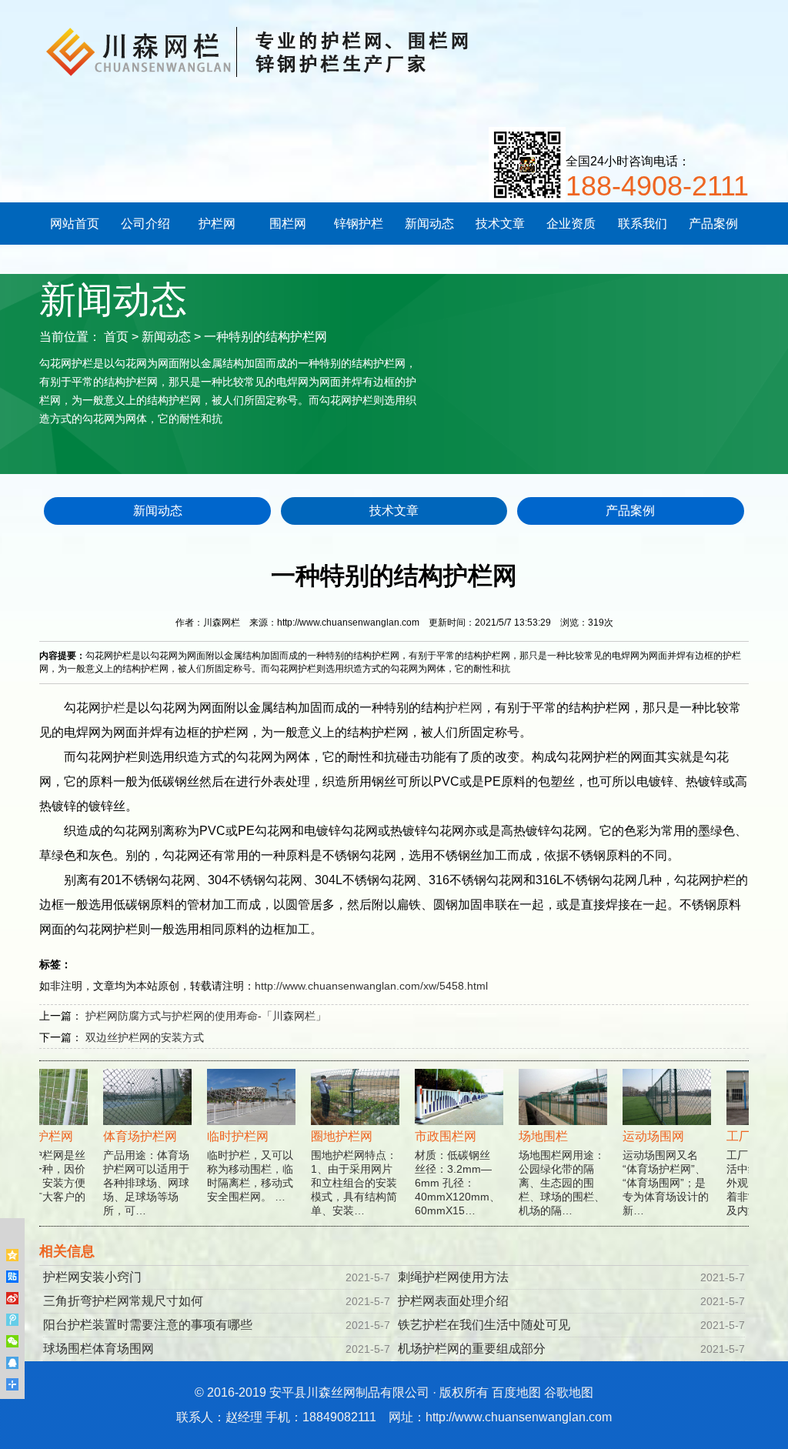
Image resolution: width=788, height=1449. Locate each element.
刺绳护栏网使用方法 (453, 1277)
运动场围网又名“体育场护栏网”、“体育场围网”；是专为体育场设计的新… (654, 1173)
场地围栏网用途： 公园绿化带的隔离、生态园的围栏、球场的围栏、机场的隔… (550, 1173)
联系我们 (642, 223)
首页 (116, 336)
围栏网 (287, 223)
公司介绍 (145, 223)
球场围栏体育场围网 (98, 1348)
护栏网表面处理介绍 (453, 1300)
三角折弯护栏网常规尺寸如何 (123, 1300)
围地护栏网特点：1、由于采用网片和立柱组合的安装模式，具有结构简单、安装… (342, 1173)
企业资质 (571, 223)
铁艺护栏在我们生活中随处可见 (484, 1324)
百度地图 (516, 1392)
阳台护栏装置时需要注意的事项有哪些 (147, 1324)
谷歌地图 (568, 1392)
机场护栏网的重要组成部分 (472, 1348)
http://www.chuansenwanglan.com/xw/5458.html (371, 986)
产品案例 (713, 223)
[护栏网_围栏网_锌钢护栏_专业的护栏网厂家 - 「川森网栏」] (301, 50)
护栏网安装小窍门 (92, 1277)
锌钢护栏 (358, 223)
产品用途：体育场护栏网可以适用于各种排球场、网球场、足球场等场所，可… (135, 1173)
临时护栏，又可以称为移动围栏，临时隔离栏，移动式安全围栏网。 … (238, 1166)
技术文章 (500, 223)
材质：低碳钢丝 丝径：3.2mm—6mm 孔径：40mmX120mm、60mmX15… (446, 1173)
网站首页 (74, 223)
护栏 (113, 707)
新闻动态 (429, 223)
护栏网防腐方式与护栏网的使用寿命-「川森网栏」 (205, 1016)
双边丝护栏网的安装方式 (144, 1037)
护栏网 (217, 223)
